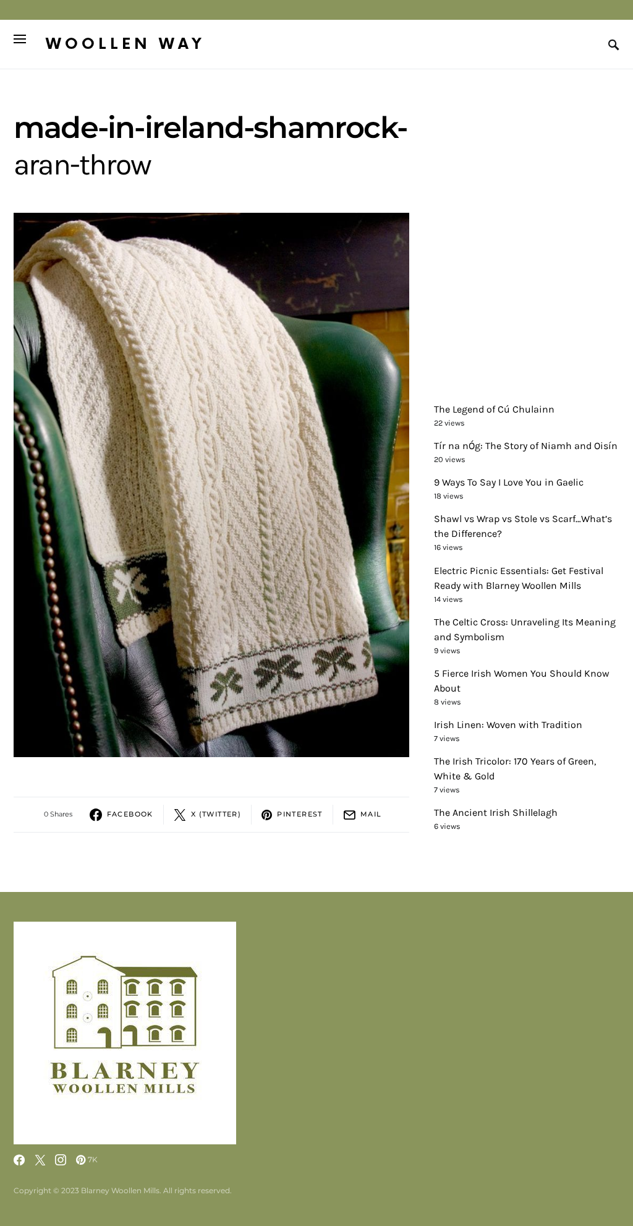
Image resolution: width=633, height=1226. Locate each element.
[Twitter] (40, 1159)
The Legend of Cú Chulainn (494, 409)
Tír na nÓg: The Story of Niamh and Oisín (526, 446)
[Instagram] (60, 1159)
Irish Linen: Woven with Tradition (508, 725)
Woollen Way (125, 44)
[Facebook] (19, 1159)
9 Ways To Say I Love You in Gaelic (509, 482)
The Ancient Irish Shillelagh (496, 812)
